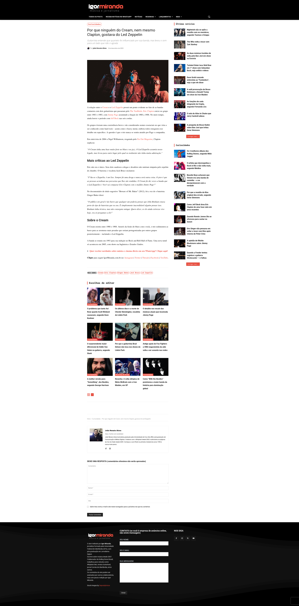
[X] (114, 54)
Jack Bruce (135, 398)
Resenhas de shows (122, 500)
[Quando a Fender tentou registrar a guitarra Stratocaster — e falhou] (179, 255)
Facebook (155, 382)
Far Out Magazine (145, 188)
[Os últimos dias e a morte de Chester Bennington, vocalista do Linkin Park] (128, 422)
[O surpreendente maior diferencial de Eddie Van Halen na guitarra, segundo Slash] (100, 457)
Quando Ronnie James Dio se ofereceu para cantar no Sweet (199, 219)
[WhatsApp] (119, 54)
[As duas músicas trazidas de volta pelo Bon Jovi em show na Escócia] (179, 56)
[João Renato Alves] (88, 48)
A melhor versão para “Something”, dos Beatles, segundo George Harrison (98, 507)
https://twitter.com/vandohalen (114, 559)
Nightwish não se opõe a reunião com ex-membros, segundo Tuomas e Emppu (198, 32)
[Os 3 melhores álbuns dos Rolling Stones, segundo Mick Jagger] (179, 154)
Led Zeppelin (117, 107)
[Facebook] (109, 54)
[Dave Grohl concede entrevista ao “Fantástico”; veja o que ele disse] (179, 80)
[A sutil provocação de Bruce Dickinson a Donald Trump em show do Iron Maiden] (179, 92)
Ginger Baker (123, 398)
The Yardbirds (136, 111)
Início (89, 544)
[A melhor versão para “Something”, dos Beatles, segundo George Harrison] (100, 492)
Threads (145, 382)
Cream (105, 107)
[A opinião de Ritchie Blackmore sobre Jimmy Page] (179, 243)
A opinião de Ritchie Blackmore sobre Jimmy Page (197, 243)
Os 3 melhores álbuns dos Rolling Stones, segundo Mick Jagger (199, 153)
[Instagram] (110, 573)
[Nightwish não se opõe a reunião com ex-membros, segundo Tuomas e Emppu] (179, 32)
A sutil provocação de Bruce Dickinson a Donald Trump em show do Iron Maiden (198, 92)
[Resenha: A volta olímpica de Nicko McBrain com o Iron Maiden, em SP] (128, 492)
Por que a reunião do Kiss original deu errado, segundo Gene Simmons (199, 195)
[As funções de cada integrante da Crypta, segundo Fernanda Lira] (179, 104)
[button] (209, 17)
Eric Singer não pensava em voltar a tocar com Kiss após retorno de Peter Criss (199, 231)
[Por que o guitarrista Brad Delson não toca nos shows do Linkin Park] (128, 457)
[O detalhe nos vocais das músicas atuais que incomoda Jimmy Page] (155, 422)
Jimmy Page (113, 114)
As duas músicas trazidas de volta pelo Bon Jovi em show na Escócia (199, 56)
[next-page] (92, 519)
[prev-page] (88, 519)
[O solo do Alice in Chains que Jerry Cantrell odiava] (179, 116)
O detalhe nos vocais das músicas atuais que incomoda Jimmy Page (155, 437)
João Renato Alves (100, 48)
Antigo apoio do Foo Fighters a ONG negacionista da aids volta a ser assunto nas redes (155, 472)
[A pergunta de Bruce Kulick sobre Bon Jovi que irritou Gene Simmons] (179, 128)
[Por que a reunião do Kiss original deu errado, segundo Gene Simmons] (179, 195)
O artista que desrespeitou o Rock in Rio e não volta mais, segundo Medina (199, 165)
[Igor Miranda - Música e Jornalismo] (106, 8)
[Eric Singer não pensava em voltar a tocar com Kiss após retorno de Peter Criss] (179, 231)
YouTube (164, 382)
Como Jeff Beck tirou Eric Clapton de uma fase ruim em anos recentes (199, 207)
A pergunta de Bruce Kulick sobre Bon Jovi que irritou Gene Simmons (198, 127)
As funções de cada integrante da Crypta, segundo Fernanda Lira (196, 104)
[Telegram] (125, 54)
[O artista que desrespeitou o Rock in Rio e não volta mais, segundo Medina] (179, 166)
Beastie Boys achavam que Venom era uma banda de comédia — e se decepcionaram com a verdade (198, 180)
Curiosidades (94, 24)
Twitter (138, 382)
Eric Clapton (148, 111)
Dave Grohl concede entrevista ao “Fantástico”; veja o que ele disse (198, 80)
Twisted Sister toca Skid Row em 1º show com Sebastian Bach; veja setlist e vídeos (199, 68)
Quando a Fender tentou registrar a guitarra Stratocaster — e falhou (197, 255)
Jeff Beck (115, 118)
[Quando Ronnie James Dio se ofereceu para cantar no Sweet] (179, 219)
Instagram (129, 382)
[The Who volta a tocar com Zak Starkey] (179, 44)
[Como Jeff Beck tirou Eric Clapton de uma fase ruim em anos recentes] (179, 207)
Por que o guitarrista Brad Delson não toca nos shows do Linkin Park (127, 472)
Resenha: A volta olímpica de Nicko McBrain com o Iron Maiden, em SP (127, 507)
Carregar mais (192, 136)
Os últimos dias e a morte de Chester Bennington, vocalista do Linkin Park (127, 437)
